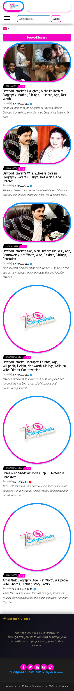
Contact (63, 686)
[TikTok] (51, 667)
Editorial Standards (33, 686)
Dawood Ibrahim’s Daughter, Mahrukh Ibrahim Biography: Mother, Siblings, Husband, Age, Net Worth (34, 95)
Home (5, 28)
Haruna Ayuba (21, 103)
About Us (11, 686)
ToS (51, 686)
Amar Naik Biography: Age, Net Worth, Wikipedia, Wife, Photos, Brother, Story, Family (35, 582)
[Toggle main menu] (7, 19)
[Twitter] (30, 667)
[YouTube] (37, 667)
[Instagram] (44, 667)
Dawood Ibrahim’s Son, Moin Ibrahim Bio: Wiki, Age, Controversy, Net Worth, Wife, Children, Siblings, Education (37, 255)
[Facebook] (23, 667)
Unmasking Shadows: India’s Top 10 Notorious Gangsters (33, 475)
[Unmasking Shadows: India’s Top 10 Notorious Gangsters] (37, 429)
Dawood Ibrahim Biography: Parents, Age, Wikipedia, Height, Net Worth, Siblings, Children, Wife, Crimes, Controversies (34, 366)
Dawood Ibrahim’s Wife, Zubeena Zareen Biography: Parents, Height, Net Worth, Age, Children (32, 177)
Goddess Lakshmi (23, 589)
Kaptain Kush (21, 481)
